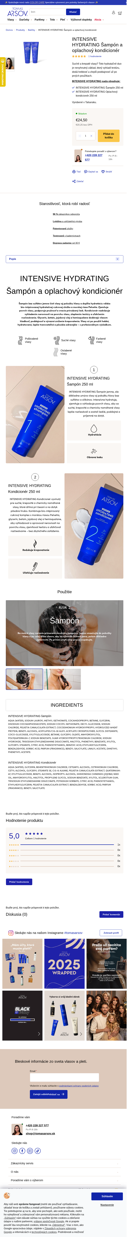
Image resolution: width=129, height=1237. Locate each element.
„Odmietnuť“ (58, 1225)
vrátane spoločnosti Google (49, 1221)
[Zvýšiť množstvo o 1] (90, 135)
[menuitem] (12, 20)
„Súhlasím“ (10, 1218)
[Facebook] (21, 1149)
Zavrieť (92, 167)
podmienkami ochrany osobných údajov (78, 1083)
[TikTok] (36, 1149)
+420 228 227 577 (92, 157)
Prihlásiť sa (52, 1092)
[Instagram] (13, 1149)
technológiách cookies (44, 1232)
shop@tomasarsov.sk (39, 1131)
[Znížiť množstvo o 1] (78, 135)
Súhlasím (107, 1196)
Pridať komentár (110, 914)
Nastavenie (107, 1205)
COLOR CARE (37, 2)
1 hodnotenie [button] (93, 56)
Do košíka (108, 136)
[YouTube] (29, 1149)
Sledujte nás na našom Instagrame (37, 933)
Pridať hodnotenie (18, 882)
